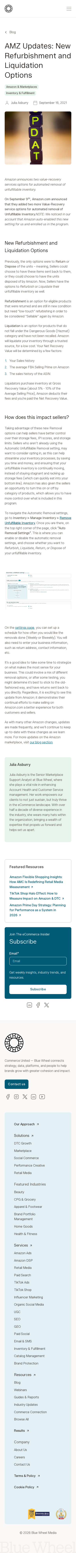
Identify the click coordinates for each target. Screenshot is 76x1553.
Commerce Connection (30, 1412)
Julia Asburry (18, 775)
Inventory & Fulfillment (29, 1349)
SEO (17, 1319)
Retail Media (23, 1173)
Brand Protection (26, 1363)
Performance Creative (29, 1165)
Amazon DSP (23, 1260)
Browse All (21, 1419)
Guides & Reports (26, 1397)
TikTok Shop (23, 1290)
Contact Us (22, 1464)
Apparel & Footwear (28, 1207)
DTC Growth (23, 1143)
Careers (19, 1457)
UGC (17, 1312)
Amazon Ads (23, 1253)
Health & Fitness (25, 1234)
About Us (20, 1450)
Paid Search (22, 1275)
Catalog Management (29, 1356)
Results (19, 1431)
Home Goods (23, 1226)
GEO (17, 1326)
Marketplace (23, 1151)
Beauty (19, 1192)
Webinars (20, 1390)
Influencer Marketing (28, 1297)
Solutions (21, 1136)
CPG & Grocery (25, 1199)
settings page (24, 628)
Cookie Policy (24, 1487)
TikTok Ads (21, 1282)
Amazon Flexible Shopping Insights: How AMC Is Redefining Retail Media (36, 882)
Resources (22, 1375)
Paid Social (22, 1334)
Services (21, 1245)
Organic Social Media (29, 1304)
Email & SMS (23, 1341)
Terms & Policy (25, 1476)
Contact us (16, 1084)
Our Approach (24, 1124)
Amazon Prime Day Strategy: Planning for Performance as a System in (38, 910)
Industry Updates (26, 1405)
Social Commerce (26, 1158)
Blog (12, 32)
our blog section (41, 742)
